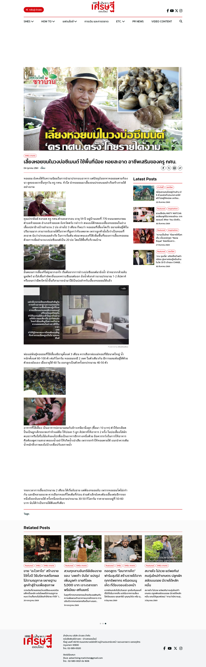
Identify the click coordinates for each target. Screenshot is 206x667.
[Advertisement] (103, 45)
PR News (138, 21)
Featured (161, 208)
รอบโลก (169, 187)
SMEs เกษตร (30, 155)
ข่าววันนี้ (160, 187)
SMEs (27, 21)
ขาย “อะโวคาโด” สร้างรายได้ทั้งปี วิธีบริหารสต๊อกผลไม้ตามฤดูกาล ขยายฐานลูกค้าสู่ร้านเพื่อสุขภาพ (41, 577)
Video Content (161, 21)
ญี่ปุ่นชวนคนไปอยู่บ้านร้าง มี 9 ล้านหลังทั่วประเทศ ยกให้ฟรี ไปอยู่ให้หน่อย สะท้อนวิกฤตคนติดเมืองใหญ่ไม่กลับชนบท (169, 198)
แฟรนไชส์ (68, 21)
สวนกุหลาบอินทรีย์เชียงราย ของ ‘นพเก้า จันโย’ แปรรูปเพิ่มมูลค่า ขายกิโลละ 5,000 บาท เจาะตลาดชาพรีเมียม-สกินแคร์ (83, 580)
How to (46, 21)
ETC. (118, 21)
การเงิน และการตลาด (97, 21)
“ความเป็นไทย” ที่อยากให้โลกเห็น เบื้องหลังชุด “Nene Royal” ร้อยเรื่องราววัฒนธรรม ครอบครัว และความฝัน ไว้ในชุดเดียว (169, 241)
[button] (100, 623)
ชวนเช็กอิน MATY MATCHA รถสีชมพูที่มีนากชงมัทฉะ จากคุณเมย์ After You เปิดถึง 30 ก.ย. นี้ (169, 218)
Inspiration (173, 208)
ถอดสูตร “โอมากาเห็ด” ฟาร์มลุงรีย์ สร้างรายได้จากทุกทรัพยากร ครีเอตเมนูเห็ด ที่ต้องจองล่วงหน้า (123, 577)
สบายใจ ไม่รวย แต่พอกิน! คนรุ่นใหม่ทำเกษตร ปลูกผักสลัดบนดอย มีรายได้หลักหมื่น (163, 577)
